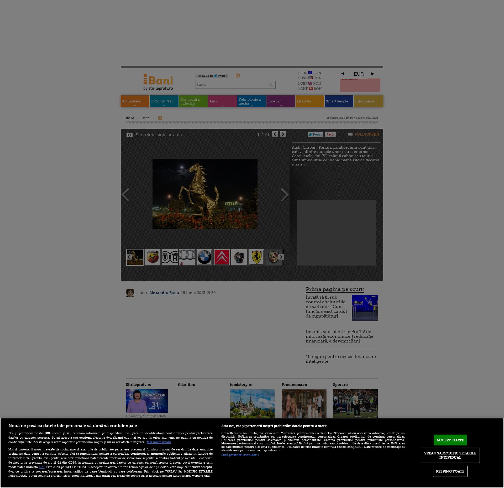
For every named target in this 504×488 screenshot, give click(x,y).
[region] (252, 453)
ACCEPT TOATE (450, 440)
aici (42, 467)
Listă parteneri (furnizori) (240, 455)
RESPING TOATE (450, 471)
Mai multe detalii (159, 442)
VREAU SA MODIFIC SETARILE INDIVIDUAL (450, 455)
